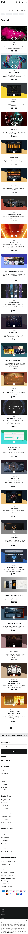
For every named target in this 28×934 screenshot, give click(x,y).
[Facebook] (2, 760)
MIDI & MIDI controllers (7, 875)
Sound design (5, 880)
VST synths (4, 843)
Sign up (14, 751)
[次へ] (20, 728)
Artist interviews (5, 864)
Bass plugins (4, 840)
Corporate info (5, 773)
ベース (15, 14)
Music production (6, 869)
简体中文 (3, 914)
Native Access (5, 811)
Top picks (9, 14)
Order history (4, 805)
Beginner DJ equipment (7, 872)
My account (4, 802)
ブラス (21, 14)
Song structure (5, 883)
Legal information (6, 789)
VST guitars (4, 845)
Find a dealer (4, 808)
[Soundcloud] (9, 760)
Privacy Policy (9, 932)
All (3, 14)
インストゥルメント (14, 10)
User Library (4, 819)
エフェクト (24, 10)
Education (4, 787)
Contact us (4, 776)
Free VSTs (3, 832)
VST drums (4, 848)
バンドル (3, 10)
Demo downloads (6, 822)
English (2, 909)
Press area (4, 784)
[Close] (26, 920)
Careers (3, 781)
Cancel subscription (6, 813)
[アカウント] (19, 2)
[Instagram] (4, 760)
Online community (6, 816)
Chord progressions (6, 886)
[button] (12, 38)
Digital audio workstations (8, 878)
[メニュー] (26, 2)
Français (3, 916)
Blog (2, 770)
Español (2, 918)
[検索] (16, 2)
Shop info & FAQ (5, 799)
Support (3, 778)
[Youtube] (7, 760)
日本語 (2, 911)
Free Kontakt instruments (8, 861)
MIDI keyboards (5, 837)
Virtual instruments (6, 834)
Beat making (4, 867)
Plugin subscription (6, 851)
